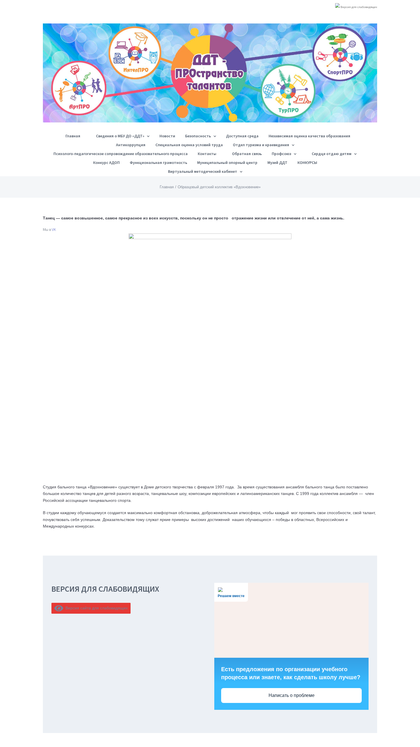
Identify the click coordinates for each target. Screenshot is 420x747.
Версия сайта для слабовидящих (95, 608)
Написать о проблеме (292, 695)
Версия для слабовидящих (358, 7)
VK (54, 229)
